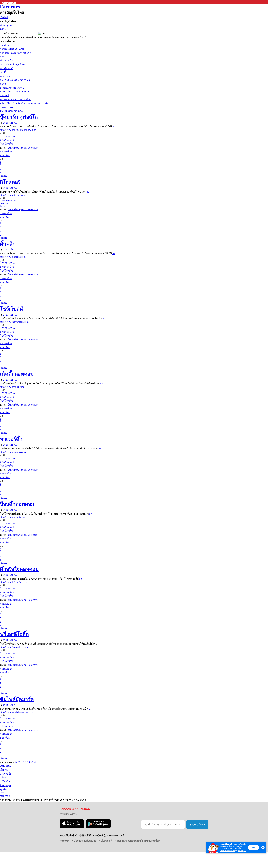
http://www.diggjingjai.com (13, 582)
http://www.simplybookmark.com (16, 712)
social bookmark (8, 200)
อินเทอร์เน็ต (6, 107)
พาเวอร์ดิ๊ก (11, 439)
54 (104, 318)
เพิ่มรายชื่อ (6, 773)
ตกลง (253, 847)
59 (99, 643)
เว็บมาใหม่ (5, 766)
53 (113, 253)
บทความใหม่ (7, 140)
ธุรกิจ (3, 84)
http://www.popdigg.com (12, 517)
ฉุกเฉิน (3, 789)
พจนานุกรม (6, 25)
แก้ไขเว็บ (5, 781)
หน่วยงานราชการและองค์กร (15, 99)
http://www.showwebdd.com (14, 321)
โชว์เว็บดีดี (11, 309)
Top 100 (4, 792)
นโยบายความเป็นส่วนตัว (227, 851)
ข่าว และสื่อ (6, 60)
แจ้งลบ (3, 777)
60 (90, 709)
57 (90, 513)
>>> (34, 762)
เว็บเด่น (4, 770)
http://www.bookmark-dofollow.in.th (18, 130)
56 (100, 448)
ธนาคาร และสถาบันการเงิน (15, 80)
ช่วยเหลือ (5, 796)
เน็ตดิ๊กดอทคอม (17, 374)
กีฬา (2, 56)
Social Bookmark (29, 147)
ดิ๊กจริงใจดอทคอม (19, 569)
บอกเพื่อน (5, 155)
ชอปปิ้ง (4, 72)
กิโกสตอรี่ (10, 182)
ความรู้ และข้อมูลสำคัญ (13, 64)
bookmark (5, 203)
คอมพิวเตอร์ (6, 68)
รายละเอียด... (10, 122)
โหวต (4, 176)
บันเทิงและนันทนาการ (12, 87)
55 (101, 383)
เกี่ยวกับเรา (64, 841)
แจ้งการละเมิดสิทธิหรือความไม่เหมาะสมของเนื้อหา (138, 841)
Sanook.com (9, 2)
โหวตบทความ (8, 136)
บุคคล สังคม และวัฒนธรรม (15, 91)
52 (88, 191)
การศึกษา (5, 45)
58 (80, 578)
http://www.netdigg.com (12, 387)
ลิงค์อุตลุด (5, 785)
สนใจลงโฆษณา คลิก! (12, 111)
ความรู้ (4, 29)
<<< (16, 762)
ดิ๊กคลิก (8, 244)
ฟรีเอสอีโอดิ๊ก (14, 634)
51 (114, 126)
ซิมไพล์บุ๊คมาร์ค (17, 699)
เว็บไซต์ (4, 17)
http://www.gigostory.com (12, 195)
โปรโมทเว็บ (6, 143)
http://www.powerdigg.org (13, 452)
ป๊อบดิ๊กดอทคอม (17, 504)
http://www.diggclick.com (12, 256)
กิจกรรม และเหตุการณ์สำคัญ (16, 53)
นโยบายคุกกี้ (242, 851)
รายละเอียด (6, 151)
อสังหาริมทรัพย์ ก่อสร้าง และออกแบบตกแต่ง (24, 103)
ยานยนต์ (4, 95)
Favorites (10, 6)
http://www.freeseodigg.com (14, 647)
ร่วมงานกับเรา (197, 825)
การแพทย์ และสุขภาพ (12, 49)
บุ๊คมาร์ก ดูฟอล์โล (19, 117)
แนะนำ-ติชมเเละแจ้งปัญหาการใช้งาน (163, 825)
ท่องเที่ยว (5, 76)
